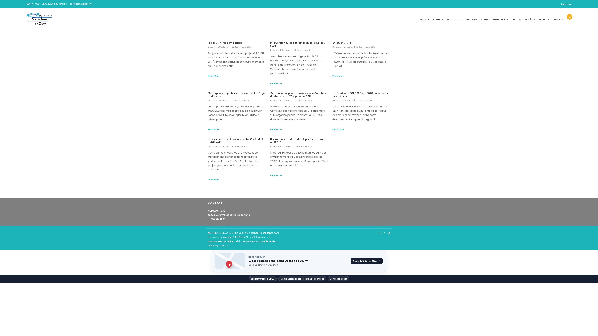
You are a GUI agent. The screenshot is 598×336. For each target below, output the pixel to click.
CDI (513, 19)
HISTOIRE (438, 19)
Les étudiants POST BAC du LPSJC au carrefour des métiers (360, 95)
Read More (213, 76)
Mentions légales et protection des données (302, 279)
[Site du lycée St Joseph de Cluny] (40, 19)
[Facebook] (379, 233)
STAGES (485, 19)
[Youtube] (389, 233)
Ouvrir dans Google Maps (368, 261)
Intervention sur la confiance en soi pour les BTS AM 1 (298, 44)
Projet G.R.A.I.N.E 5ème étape (225, 42)
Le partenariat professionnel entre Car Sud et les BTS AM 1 (236, 141)
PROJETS (451, 19)
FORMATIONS (470, 19)
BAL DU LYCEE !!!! (342, 42)
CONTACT (558, 19)
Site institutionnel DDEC (263, 279)
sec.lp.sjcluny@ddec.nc (81, 3)
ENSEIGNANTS (500, 19)
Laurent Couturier (220, 46)
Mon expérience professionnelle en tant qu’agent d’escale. (236, 95)
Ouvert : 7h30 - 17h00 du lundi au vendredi (46, 3)
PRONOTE (544, 19)
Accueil (424, 19)
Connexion (566, 4)
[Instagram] (384, 233)
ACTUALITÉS (525, 19)
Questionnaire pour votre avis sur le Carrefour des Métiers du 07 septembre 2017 (298, 95)
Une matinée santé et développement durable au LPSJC (298, 141)
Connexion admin (338, 279)
